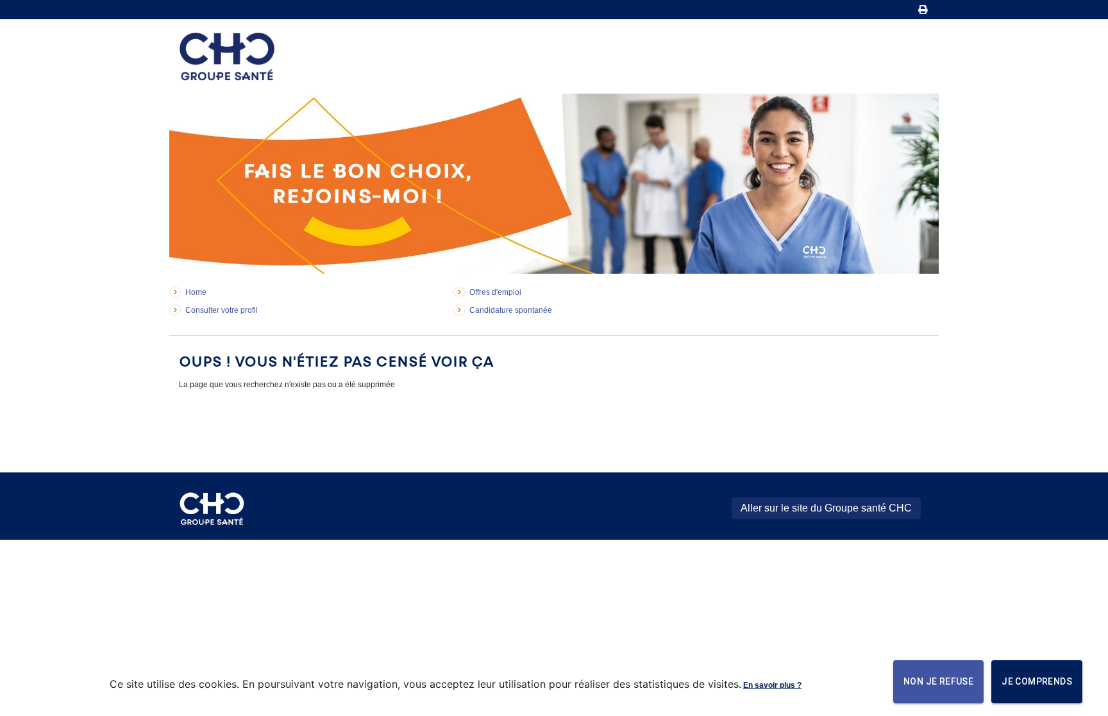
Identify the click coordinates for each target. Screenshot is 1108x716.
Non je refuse (938, 681)
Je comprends (1037, 681)
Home (195, 292)
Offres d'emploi (495, 292)
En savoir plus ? (772, 685)
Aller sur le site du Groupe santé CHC (826, 508)
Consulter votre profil (221, 310)
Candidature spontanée (510, 310)
